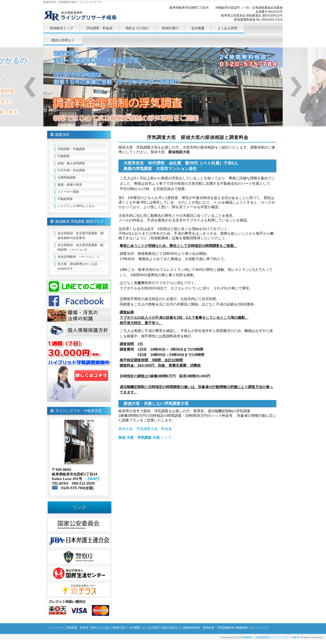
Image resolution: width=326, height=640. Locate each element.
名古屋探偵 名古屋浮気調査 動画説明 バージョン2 (80, 247)
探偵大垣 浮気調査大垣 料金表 (145, 429)
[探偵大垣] (79, 144)
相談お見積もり (62, 40)
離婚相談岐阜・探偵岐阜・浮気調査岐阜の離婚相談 (215, 627)
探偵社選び (170, 28)
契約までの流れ (137, 28)
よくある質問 (227, 28)
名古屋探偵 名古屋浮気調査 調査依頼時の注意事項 (80, 236)
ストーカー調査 (68, 192)
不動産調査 (65, 199)
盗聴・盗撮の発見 (70, 184)
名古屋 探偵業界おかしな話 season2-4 (79, 266)
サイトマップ (258, 627)
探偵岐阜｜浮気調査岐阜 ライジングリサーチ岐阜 (270, 637)
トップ (144, 437)
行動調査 (64, 156)
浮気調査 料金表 (99, 28)
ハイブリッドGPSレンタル (76, 206)
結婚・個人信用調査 (71, 163)
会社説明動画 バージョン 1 (78, 257)
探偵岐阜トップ (61, 28)
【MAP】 (93, 479)
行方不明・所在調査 (71, 170)
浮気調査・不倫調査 (71, 149)
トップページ (55, 627)
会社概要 (198, 28)
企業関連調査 (67, 177)
